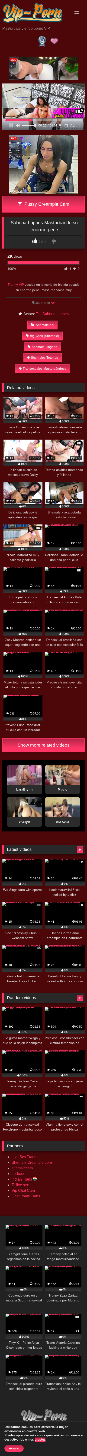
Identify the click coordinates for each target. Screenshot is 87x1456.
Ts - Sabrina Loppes (52, 314)
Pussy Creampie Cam (46, 204)
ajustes (40, 1440)
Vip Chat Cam (23, 1190)
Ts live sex (20, 1185)
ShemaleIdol (45, 325)
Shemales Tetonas (44, 357)
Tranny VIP (16, 284)
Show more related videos (44, 745)
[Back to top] (73, 1442)
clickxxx (18, 1174)
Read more (41, 303)
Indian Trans (22, 1179)
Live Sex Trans (24, 1157)
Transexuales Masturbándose (44, 368)
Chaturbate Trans (26, 1196)
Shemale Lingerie (44, 347)
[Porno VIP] (35, 13)
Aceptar (14, 1448)
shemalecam (22, 1168)
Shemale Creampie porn (32, 1162)
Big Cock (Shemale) (44, 336)
